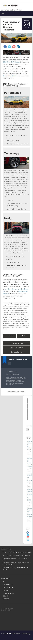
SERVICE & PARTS (8, 593)
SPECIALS (6, 590)
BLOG (4, 582)
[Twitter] (9, 47)
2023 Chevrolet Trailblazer (17, 377)
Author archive (9, 363)
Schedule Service (16, 352)
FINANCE (5, 596)
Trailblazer (9, 384)
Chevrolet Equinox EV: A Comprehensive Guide (17, 552)
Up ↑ (30, 635)
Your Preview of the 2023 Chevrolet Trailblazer (11, 26)
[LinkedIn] (18, 47)
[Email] (13, 47)
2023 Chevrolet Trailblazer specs (15, 382)
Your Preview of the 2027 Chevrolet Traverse (16, 555)
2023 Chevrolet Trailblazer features (16, 378)
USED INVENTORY (8, 587)
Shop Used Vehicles (16, 348)
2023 (7, 377)
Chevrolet (20, 383)
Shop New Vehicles (16, 343)
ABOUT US (6, 599)
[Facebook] (5, 47)
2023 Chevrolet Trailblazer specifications (14, 380)
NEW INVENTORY (8, 584)
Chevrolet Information (12, 374)
